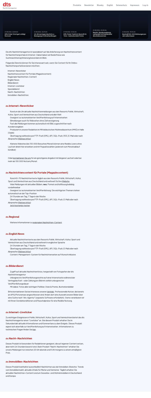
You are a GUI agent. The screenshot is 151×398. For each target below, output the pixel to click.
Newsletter (89, 5)
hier (34, 329)
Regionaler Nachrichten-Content (22, 77)
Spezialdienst (14, 89)
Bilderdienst (13, 83)
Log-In (145, 5)
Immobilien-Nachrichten (18, 95)
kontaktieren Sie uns (22, 158)
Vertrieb (50, 291)
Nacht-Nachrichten (16, 92)
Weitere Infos (24, 138)
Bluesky (100, 5)
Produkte (77, 5)
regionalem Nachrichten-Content (47, 222)
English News (13, 80)
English (110, 5)
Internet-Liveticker (16, 86)
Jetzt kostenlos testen (20, 205)
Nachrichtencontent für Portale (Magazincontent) (29, 74)
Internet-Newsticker (17, 71)
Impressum (134, 5)
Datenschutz (121, 5)
